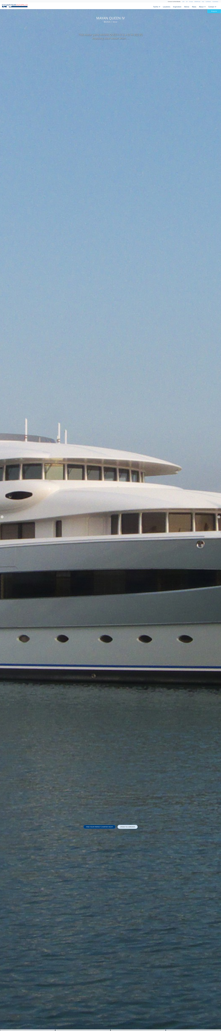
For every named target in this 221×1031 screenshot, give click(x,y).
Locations (166, 7)
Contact (211, 7)
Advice (186, 7)
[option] (110, 515)
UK (187, 1)
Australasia (215, 1)
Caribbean (208, 1)
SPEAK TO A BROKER (127, 827)
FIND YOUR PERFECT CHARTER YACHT (99, 827)
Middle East (197, 1)
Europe (191, 1)
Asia (203, 1)
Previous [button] (2, 517)
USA (183, 1)
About (201, 7)
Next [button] (219, 517)
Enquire (214, 11)
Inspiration (177, 7)
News (194, 7)
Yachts (155, 7)
